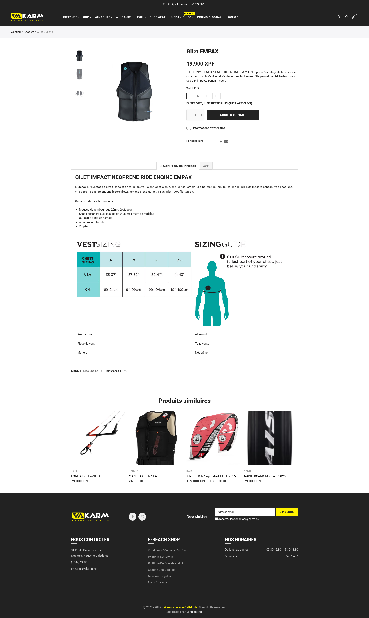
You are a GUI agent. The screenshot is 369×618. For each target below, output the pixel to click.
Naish (247, 471)
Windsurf (102, 17)
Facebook (221, 141)
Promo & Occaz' (210, 17)
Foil (140, 17)
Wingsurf (124, 17)
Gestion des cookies (161, 569)
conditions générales (246, 519)
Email (226, 141)
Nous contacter (158, 582)
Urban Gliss (182, 15)
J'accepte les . (238, 519)
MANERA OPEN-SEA (143, 476)
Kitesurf (70, 17)
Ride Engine (90, 371)
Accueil (16, 32)
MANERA (133, 471)
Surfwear (158, 17)
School (234, 17)
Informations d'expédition (209, 128)
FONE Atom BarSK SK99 (88, 476)
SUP (86, 17)
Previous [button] (99, 91)
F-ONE (74, 471)
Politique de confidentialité (165, 563)
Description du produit (178, 166)
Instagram (142, 517)
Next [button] (167, 91)
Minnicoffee (194, 612)
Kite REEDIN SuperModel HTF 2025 (211, 476)
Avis (206, 166)
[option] (134, 91)
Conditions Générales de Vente (168, 550)
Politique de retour (160, 557)
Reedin (190, 471)
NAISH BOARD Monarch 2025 (265, 476)
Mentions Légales (159, 576)
